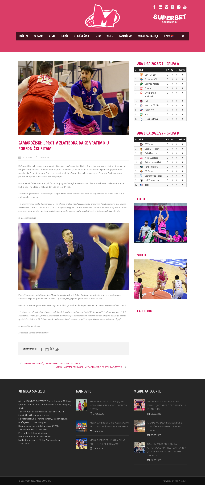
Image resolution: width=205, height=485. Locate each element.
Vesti (52, 36)
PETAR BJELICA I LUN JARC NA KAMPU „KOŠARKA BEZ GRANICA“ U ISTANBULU (166, 405)
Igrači (64, 36)
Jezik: (167, 36)
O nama (38, 36)
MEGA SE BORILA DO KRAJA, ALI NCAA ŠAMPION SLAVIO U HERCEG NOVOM (108, 405)
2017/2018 (44, 157)
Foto (98, 36)
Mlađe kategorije (148, 36)
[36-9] (73, 98)
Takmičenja (125, 36)
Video (110, 36)
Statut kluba (24, 443)
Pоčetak (24, 36)
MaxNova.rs (181, 480)
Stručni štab (81, 36)
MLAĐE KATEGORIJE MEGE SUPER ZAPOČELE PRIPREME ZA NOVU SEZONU (165, 426)
